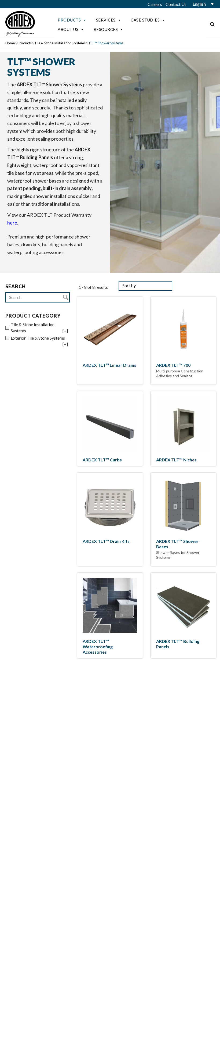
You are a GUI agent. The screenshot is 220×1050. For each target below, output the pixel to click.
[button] (201, 4)
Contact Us (176, 4)
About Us (68, 29)
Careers (155, 4)
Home (10, 43)
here (12, 223)
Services (106, 19)
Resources (106, 29)
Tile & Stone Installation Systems (60, 43)
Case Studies (145, 19)
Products (69, 19)
